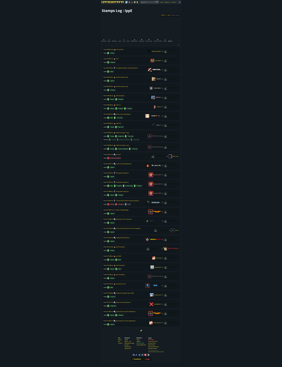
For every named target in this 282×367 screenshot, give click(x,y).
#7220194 (109, 247)
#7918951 (109, 59)
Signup (167, 2)
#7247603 (109, 201)
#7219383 (109, 265)
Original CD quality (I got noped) (125, 293)
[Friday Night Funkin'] (129, 2)
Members (163, 15)
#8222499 (109, 68)
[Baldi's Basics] (137, 2)
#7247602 (109, 182)
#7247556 (109, 173)
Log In (162, 2)
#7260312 (109, 154)
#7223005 (109, 228)
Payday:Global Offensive (122, 237)
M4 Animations (120, 95)
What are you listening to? (123, 114)
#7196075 (109, 311)
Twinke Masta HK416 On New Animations (127, 201)
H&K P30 (118, 123)
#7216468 (109, 256)
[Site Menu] (179, 2)
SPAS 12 (118, 105)
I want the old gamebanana (123, 164)
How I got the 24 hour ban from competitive (128, 228)
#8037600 (109, 77)
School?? (118, 154)
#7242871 (109, 210)
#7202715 (109, 302)
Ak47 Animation (120, 247)
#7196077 (109, 358)
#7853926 (109, 123)
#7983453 (109, 95)
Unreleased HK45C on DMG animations (127, 68)
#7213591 (109, 284)
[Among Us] (132, 2)
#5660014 (109, 49)
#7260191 (109, 164)
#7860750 (109, 114)
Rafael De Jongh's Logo (122, 132)
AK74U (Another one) (122, 77)
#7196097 (109, 330)
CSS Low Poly (119, 49)
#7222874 (109, 237)
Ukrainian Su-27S (121, 284)
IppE (169, 15)
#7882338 (109, 105)
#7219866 (109, 219)
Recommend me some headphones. (126, 311)
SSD (117, 59)
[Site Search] (157, 2)
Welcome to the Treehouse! (123, 219)
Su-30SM (118, 256)
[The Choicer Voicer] (126, 2)
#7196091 (109, 339)
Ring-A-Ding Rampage (122, 210)
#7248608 (109, 191)
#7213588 (109, 293)
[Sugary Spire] (134, 2)
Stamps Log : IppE (175, 15)
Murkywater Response (122, 173)
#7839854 (109, 132)
